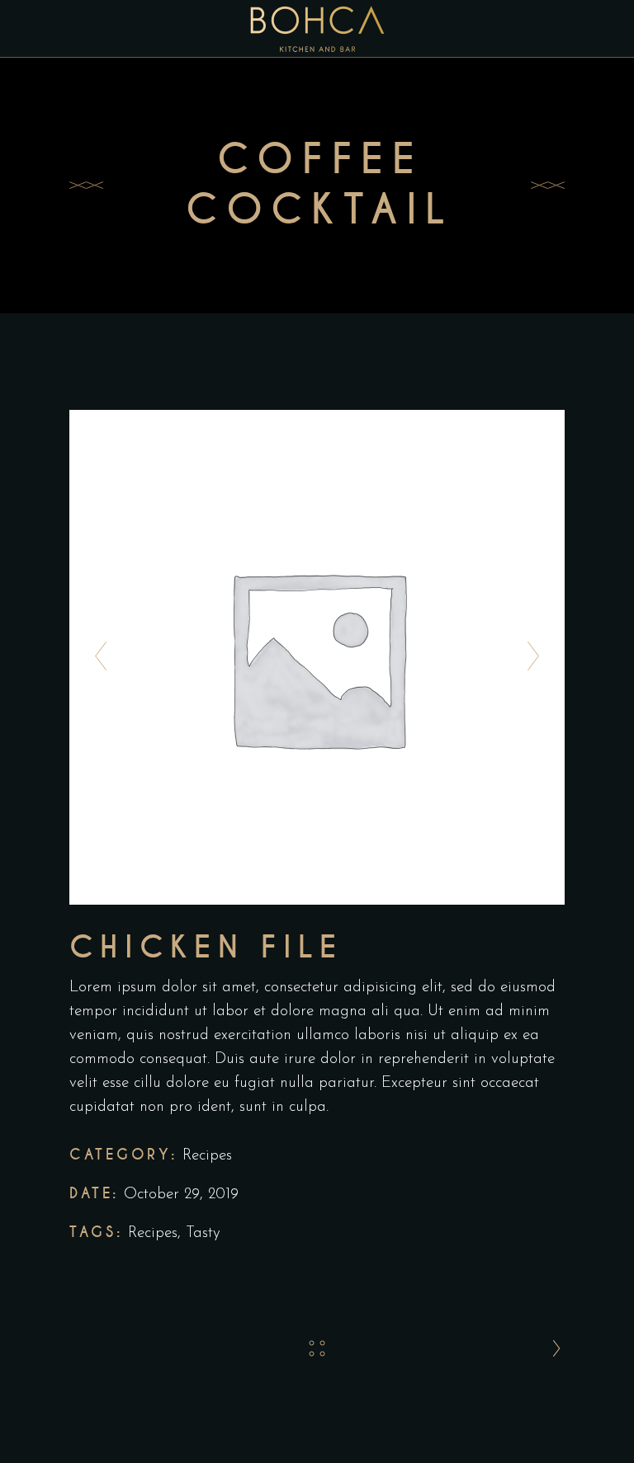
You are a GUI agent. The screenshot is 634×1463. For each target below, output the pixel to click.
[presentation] (96, 657)
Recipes (207, 1156)
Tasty (203, 1233)
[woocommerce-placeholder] (317, 657)
